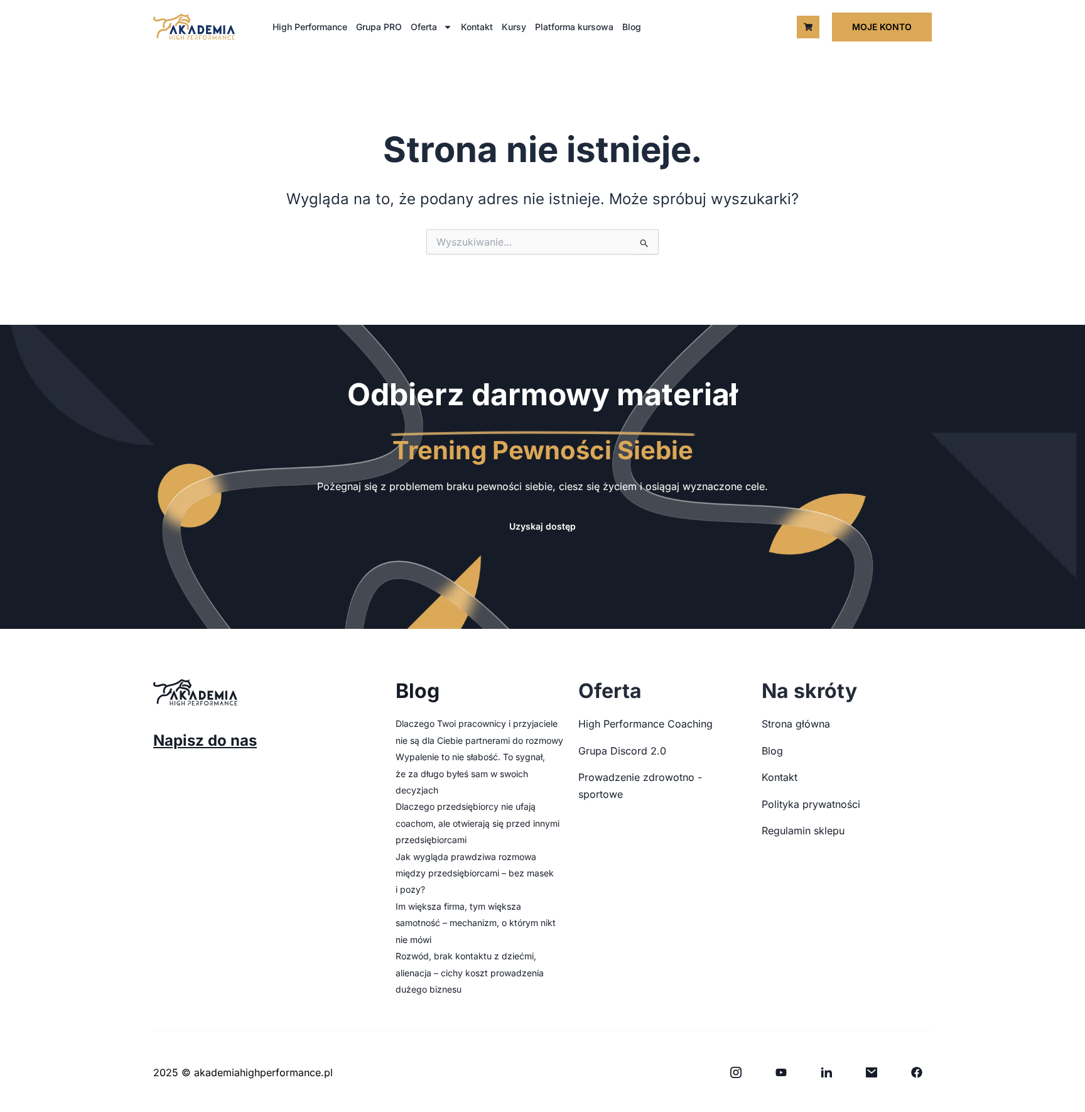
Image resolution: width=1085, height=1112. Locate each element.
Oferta (424, 26)
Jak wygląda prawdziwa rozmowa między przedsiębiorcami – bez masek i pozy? (475, 873)
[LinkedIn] (826, 1072)
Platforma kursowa (574, 26)
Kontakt (477, 26)
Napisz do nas (205, 740)
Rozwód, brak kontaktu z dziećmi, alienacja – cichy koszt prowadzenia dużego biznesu (470, 973)
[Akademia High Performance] (194, 27)
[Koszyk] (808, 27)
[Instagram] (736, 1072)
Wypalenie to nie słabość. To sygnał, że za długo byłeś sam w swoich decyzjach (470, 773)
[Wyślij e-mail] (871, 1072)
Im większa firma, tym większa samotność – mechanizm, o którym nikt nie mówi (476, 923)
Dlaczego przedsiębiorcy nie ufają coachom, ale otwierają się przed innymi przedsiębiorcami (477, 823)
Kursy (514, 26)
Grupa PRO (379, 26)
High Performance (310, 26)
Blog (631, 26)
